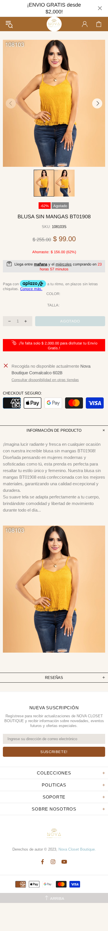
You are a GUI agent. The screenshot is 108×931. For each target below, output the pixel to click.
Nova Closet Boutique (54, 24)
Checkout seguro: (22, 393)
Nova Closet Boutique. (77, 849)
